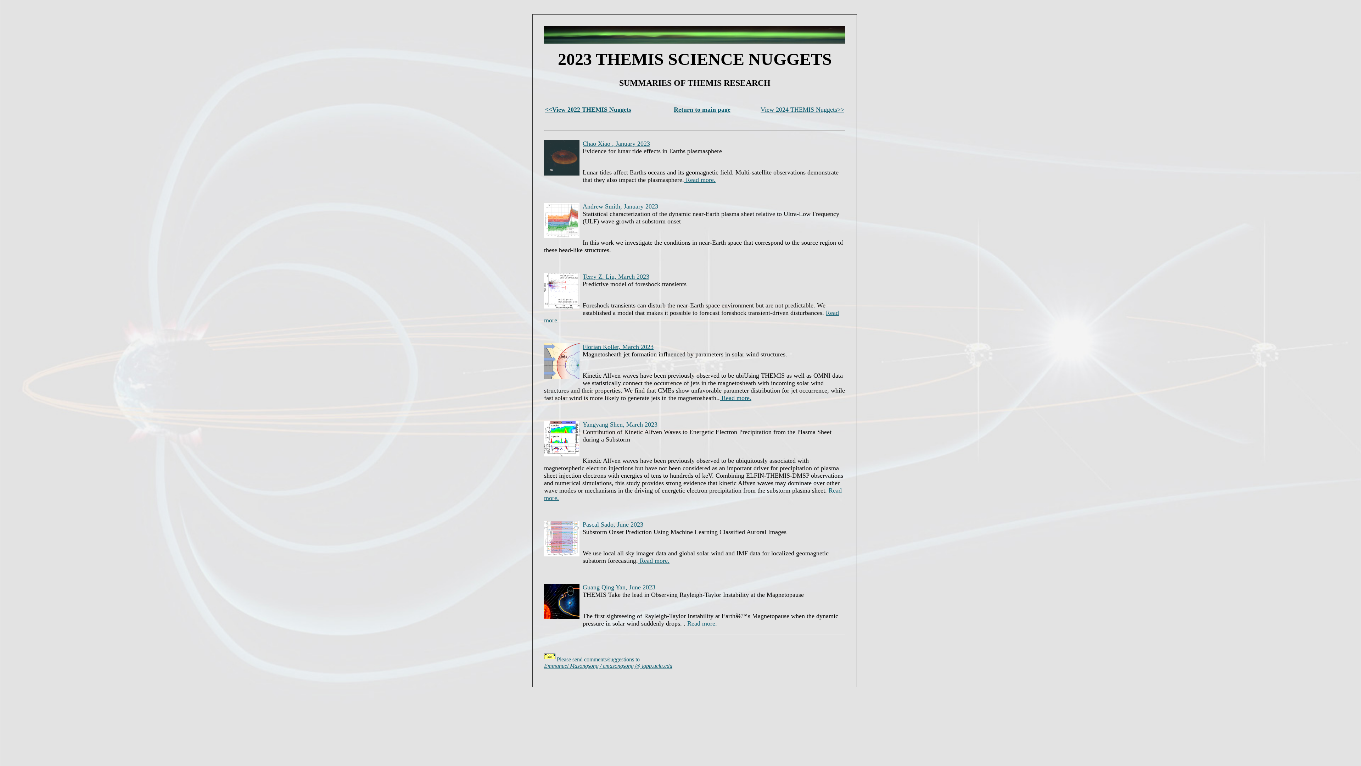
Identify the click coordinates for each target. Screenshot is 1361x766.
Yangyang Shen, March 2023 (620, 424)
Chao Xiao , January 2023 (616, 143)
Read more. (700, 179)
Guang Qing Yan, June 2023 (619, 587)
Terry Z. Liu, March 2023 (616, 276)
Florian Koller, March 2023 (618, 346)
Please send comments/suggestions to (608, 662)
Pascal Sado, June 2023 (613, 524)
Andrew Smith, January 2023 (620, 206)
